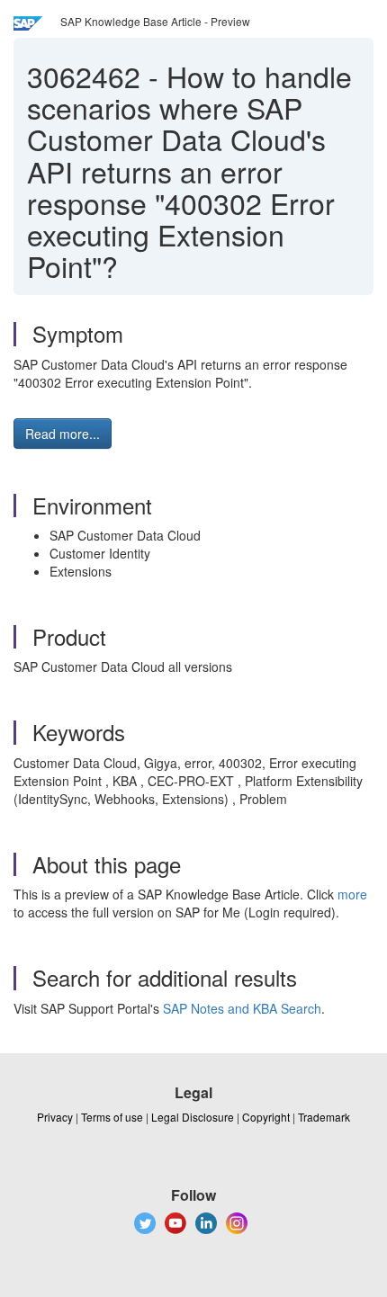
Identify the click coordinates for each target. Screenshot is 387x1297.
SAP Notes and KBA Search (242, 1008)
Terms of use (112, 1116)
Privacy (55, 1116)
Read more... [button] (62, 434)
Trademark (324, 1116)
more (352, 894)
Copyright (266, 1116)
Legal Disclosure (192, 1116)
